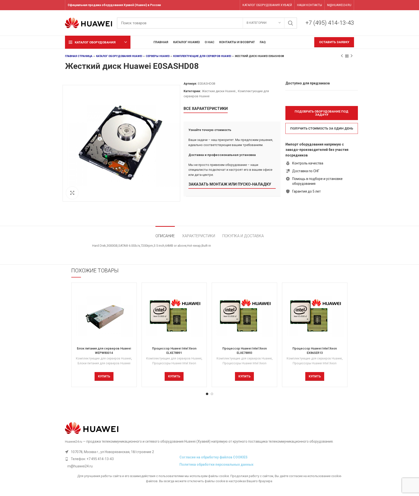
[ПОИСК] (290, 23)
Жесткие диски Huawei (218, 91)
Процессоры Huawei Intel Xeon (174, 363)
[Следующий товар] (351, 56)
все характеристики (206, 108)
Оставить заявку (334, 42)
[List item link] (121, 459)
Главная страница (78, 56)
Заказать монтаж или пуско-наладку (229, 184)
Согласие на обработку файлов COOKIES (213, 457)
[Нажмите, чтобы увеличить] (72, 193)
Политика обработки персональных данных (216, 464)
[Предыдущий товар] (341, 56)
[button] (321, 113)
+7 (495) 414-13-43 (330, 22)
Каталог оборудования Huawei (119, 56)
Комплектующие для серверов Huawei (202, 56)
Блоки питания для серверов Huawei (104, 363)
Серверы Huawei (157, 56)
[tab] (165, 233)
